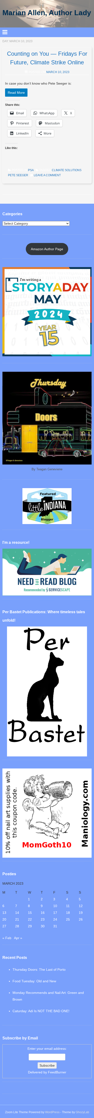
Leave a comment (47, 175)
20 (4, 919)
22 (30, 919)
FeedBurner (57, 1072)
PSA (31, 170)
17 (55, 913)
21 (17, 919)
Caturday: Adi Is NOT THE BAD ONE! (41, 1011)
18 (68, 913)
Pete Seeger (18, 175)
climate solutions (66, 170)
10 (55, 906)
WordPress (52, 1112)
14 (17, 913)
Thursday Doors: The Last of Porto (39, 969)
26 (81, 919)
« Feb (6, 938)
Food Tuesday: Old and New (34, 981)
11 (68, 906)
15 (30, 913)
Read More (16, 92)
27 (4, 926)
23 (43, 919)
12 (81, 906)
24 (55, 919)
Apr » (18, 938)
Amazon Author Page (47, 249)
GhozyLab (82, 1112)
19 (81, 913)
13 (4, 913)
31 (55, 926)
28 (17, 926)
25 (68, 919)
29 (30, 926)
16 (43, 913)
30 (43, 926)
